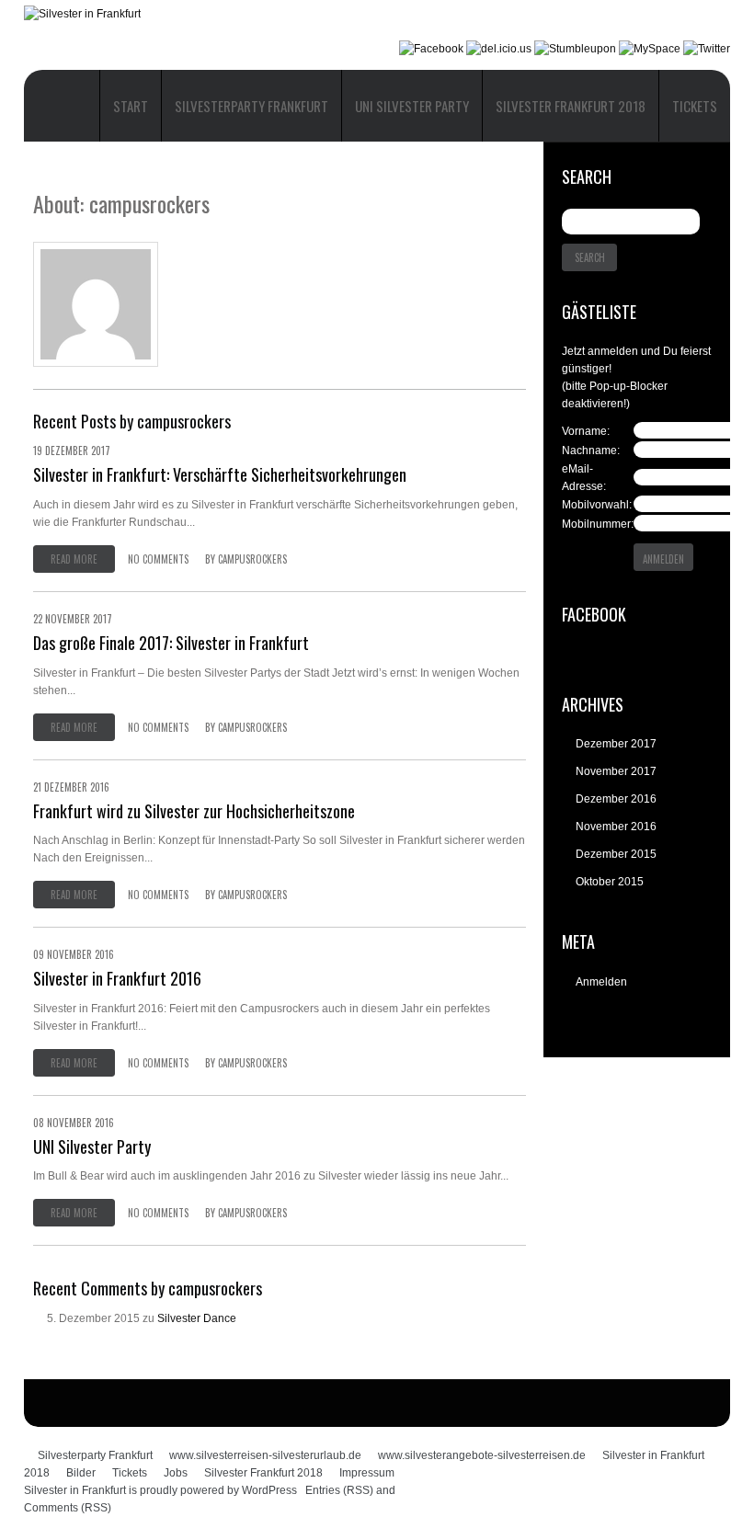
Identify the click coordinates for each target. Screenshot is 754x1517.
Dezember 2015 (616, 854)
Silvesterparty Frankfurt (251, 106)
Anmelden (601, 981)
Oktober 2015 (610, 881)
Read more (74, 559)
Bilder (81, 1472)
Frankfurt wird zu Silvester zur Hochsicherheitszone (194, 811)
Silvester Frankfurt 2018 (570, 106)
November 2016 (616, 826)
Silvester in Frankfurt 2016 (117, 978)
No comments (158, 559)
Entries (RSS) (339, 1490)
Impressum (366, 1472)
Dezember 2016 (616, 799)
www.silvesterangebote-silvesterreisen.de (482, 1455)
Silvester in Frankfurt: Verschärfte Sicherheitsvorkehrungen (219, 474)
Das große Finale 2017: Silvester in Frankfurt (171, 643)
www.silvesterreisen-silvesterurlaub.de (265, 1455)
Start (130, 106)
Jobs (176, 1472)
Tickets (694, 106)
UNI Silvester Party (92, 1146)
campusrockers (252, 559)
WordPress (269, 1490)
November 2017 (616, 771)
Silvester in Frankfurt (75, 1490)
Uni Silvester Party (412, 106)
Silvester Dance (196, 1318)
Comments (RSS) (67, 1507)
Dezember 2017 (616, 743)
